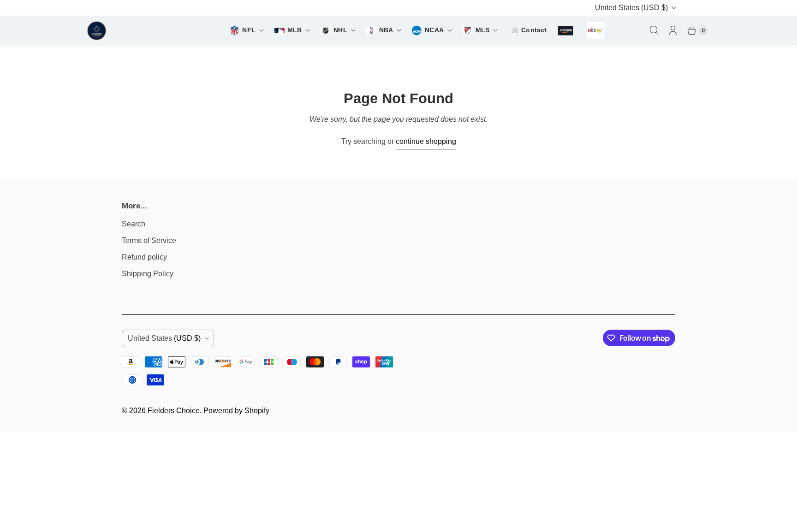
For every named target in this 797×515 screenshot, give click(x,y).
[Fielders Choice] (133, 31)
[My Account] (673, 30)
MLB (294, 30)
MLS (482, 30)
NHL (340, 30)
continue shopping (426, 141)
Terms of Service (149, 240)
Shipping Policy (147, 274)
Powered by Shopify (236, 410)
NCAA (434, 30)
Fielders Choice (174, 410)
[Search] (654, 30)
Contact (534, 30)
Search (133, 224)
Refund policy (144, 257)
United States (631, 8)
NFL (248, 30)
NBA (386, 30)
